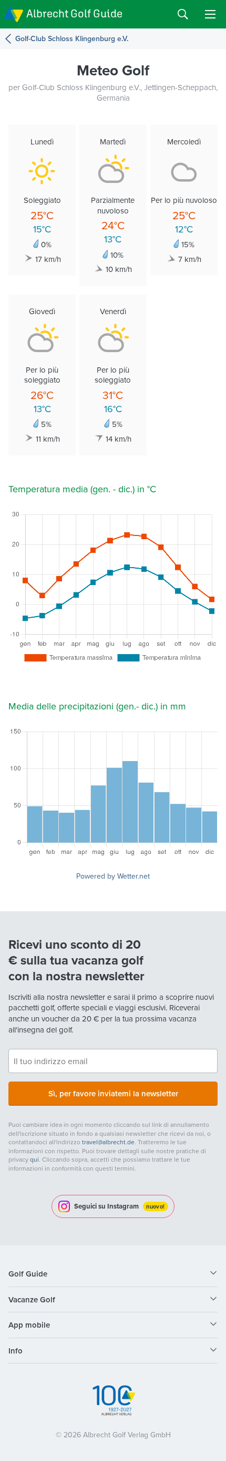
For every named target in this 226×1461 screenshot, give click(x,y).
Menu (210, 14)
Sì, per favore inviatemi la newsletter (113, 1093)
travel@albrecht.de (108, 1141)
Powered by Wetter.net (113, 876)
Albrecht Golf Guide (74, 13)
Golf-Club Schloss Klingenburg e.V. (71, 39)
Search (183, 14)
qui (34, 1159)
